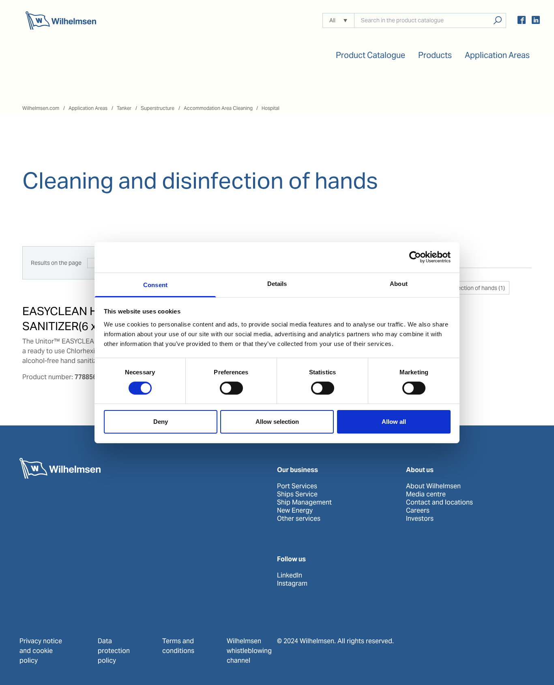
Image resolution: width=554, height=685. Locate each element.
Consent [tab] (155, 284)
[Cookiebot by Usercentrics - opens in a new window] (415, 257)
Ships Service (297, 494)
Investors (420, 519)
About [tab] (399, 283)
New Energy (295, 511)
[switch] (231, 388)
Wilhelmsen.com (40, 108)
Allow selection (277, 421)
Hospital (270, 108)
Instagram (292, 584)
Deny (160, 421)
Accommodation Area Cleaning (218, 108)
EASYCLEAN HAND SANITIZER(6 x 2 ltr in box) (88, 318)
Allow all (394, 421)
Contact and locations (439, 502)
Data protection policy (114, 651)
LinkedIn (289, 575)
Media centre (426, 494)
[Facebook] (521, 21)
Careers (417, 511)
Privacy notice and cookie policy (40, 651)
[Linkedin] (536, 21)
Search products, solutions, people (497, 20)
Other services (298, 519)
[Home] (60, 20)
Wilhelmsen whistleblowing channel (249, 651)
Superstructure (157, 108)
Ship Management (304, 502)
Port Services (297, 486)
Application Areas (88, 108)
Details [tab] (277, 283)
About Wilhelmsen (433, 486)
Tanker (124, 108)
